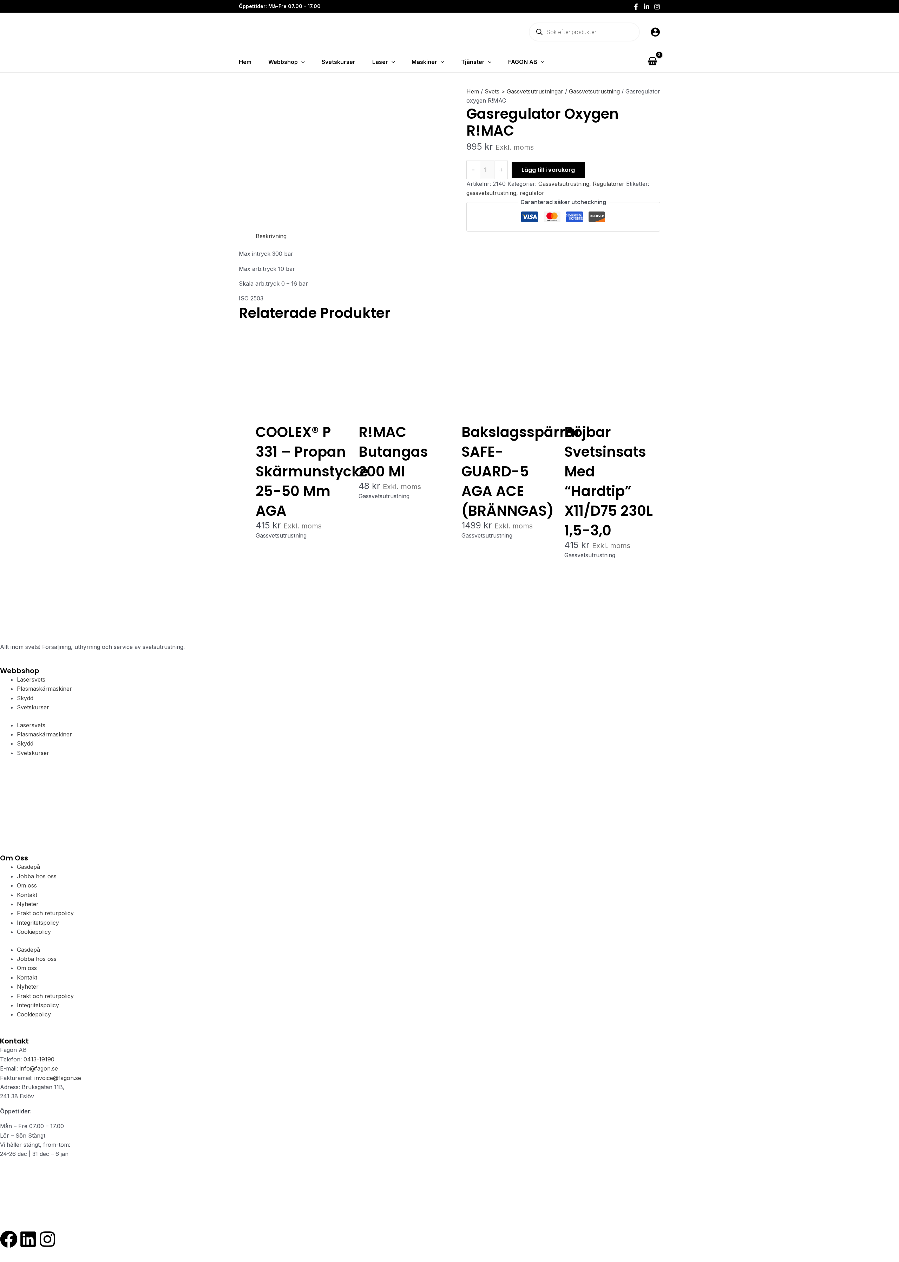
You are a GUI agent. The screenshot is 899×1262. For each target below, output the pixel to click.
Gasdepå (28, 866)
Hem (472, 91)
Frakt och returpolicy (45, 913)
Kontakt (27, 894)
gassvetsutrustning (491, 192)
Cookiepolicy (34, 931)
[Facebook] (636, 7)
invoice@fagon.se (57, 1077)
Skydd (25, 698)
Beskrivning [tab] (271, 236)
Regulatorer (608, 183)
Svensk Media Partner (108, 1216)
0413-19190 (39, 1059)
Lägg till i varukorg (548, 170)
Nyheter (28, 904)
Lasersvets (31, 679)
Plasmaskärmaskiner (44, 688)
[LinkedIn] (646, 7)
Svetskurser (33, 707)
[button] (301, 61)
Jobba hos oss (37, 876)
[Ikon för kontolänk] (655, 32)
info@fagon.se (39, 1068)
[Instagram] (657, 7)
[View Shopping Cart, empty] (652, 62)
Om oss (27, 885)
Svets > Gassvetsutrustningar (524, 91)
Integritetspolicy (38, 922)
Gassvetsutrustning (594, 91)
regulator (532, 192)
